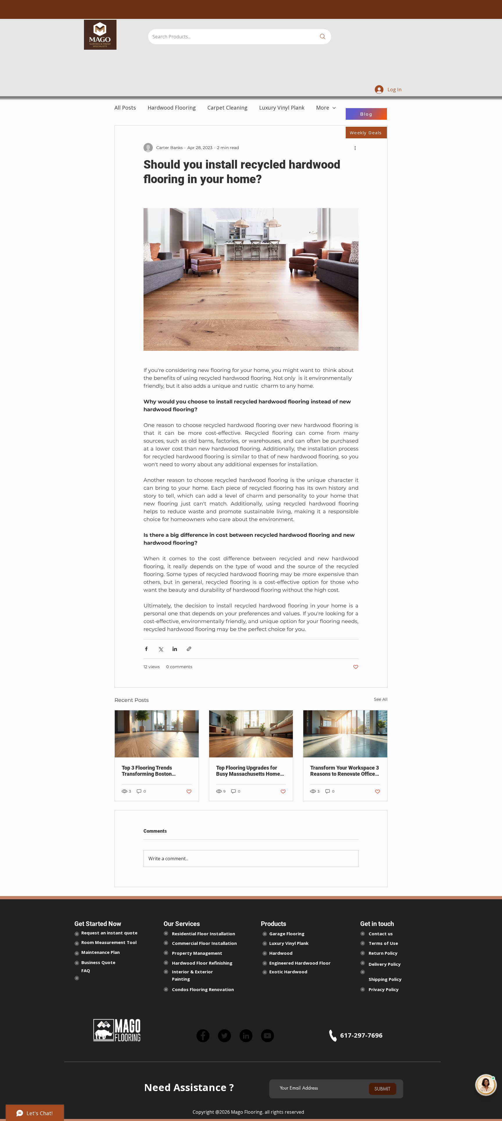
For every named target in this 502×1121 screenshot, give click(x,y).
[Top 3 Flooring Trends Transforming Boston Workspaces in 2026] (157, 733)
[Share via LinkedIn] (175, 649)
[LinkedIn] (245, 1035)
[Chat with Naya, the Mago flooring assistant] (486, 1086)
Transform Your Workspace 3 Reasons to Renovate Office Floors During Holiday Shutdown (344, 771)
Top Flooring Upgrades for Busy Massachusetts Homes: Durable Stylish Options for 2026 (250, 771)
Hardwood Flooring (172, 107)
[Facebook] (202, 1035)
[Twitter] (224, 1035)
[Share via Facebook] (146, 649)
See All (381, 699)
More (322, 107)
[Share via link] (189, 649)
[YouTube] (267, 1035)
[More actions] (355, 147)
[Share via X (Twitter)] (160, 649)
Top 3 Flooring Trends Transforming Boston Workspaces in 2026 (147, 771)
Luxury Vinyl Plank (281, 107)
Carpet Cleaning (227, 107)
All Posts (125, 107)
